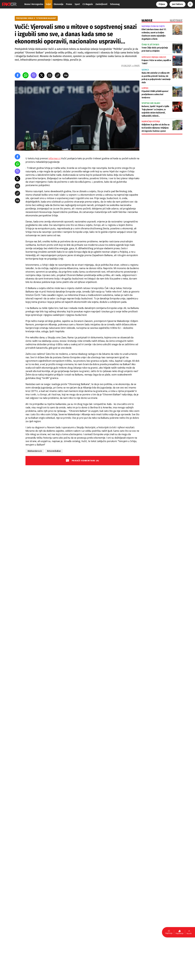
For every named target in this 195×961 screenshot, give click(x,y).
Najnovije (168, 933)
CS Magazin (88, 4)
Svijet (48, 4)
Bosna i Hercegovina (33, 4)
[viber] (34, 75)
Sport (77, 4)
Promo (69, 4)
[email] (50, 75)
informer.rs (54, 158)
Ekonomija (58, 4)
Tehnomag (115, 4)
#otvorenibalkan (54, 451)
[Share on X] (41, 75)
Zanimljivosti (101, 4)
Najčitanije (179, 933)
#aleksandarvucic (35, 451)
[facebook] (17, 75)
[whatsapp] (26, 75)
